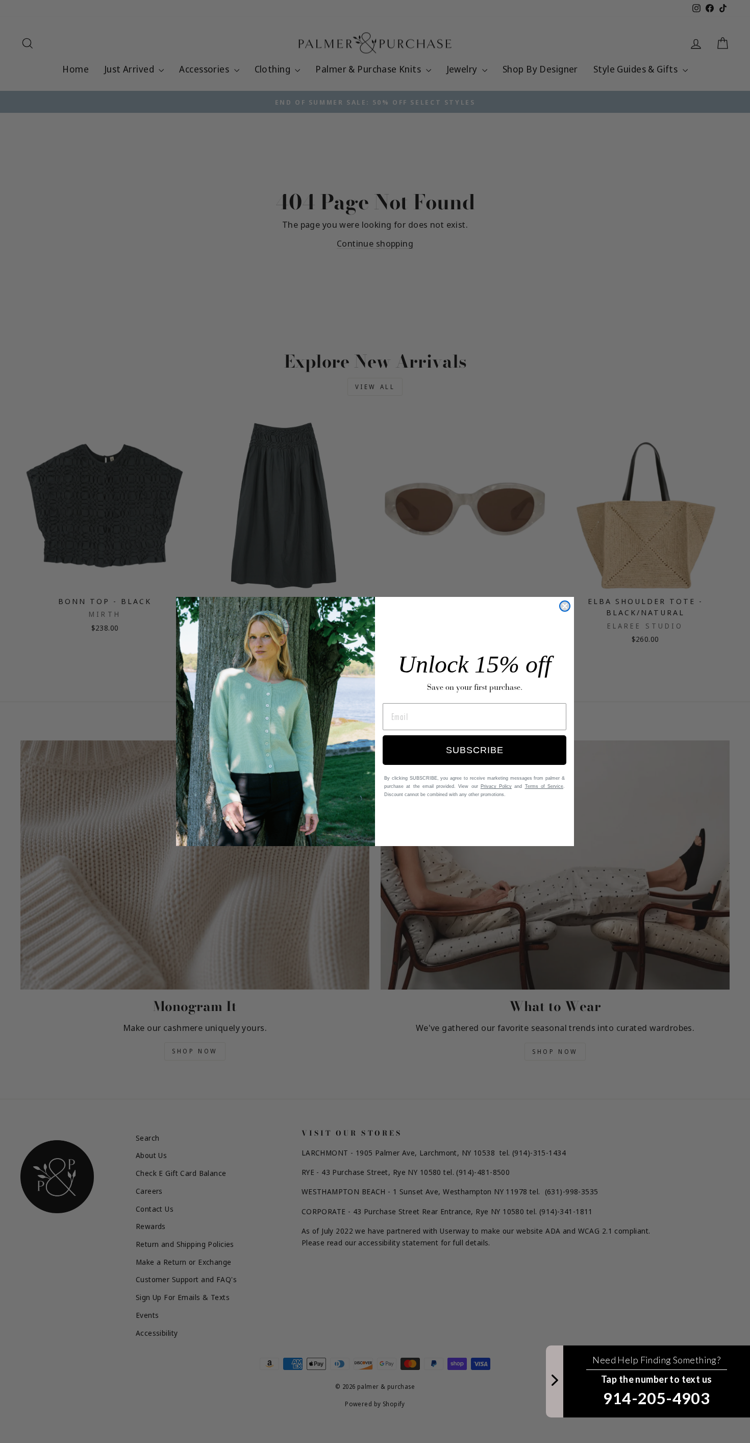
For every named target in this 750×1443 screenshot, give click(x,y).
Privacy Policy (496, 786)
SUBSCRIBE (475, 750)
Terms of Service (544, 786)
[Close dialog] (565, 606)
